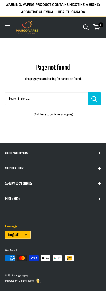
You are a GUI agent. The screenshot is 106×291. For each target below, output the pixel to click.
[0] (96, 27)
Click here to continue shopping (53, 114)
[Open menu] (7, 27)
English (13, 234)
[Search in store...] (94, 98)
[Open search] (86, 27)
